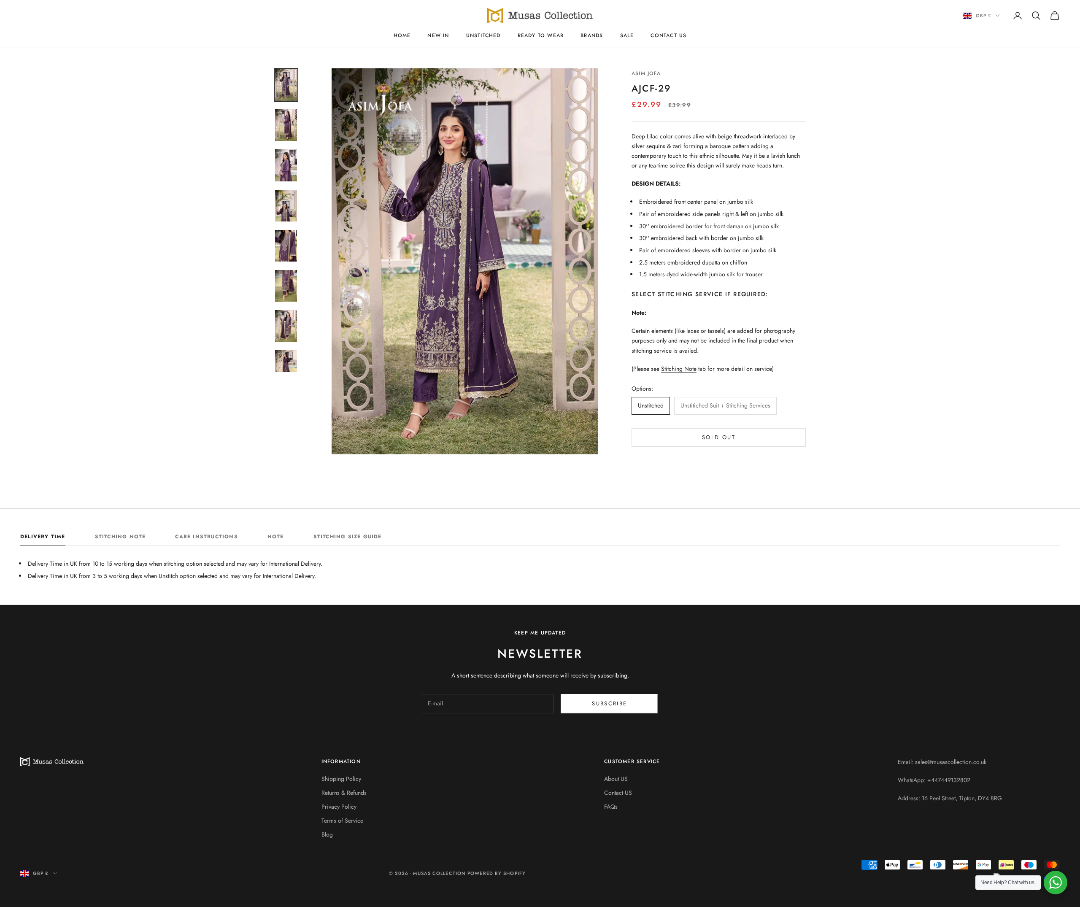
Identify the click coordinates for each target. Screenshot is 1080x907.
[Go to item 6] (286, 285)
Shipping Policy (341, 779)
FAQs (611, 806)
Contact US (668, 35)
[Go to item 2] (286, 125)
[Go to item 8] (286, 366)
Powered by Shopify (496, 873)
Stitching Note (679, 368)
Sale (627, 35)
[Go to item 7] (286, 326)
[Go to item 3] (286, 165)
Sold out (718, 437)
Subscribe (609, 703)
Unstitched (483, 35)
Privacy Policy (338, 806)
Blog (327, 834)
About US (616, 779)
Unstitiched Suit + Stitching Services (725, 405)
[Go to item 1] (286, 85)
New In (438, 35)
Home (402, 35)
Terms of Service (342, 820)
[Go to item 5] (286, 245)
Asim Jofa (646, 73)
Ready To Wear (541, 35)
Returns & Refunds (344, 792)
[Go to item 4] (286, 205)
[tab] (42, 538)
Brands (591, 35)
